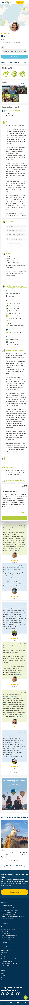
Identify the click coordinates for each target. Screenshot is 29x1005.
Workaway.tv (4, 931)
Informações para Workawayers (9, 910)
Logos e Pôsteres (5, 933)
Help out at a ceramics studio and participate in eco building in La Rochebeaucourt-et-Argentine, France (14, 855)
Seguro (3, 956)
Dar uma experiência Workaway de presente (12, 916)
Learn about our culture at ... (11, 696)
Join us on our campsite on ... (11, 647)
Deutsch (3, 975)
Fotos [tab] (10, 62)
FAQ (2, 954)
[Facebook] (3, 994)
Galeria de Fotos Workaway (8, 929)
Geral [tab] (3, 62)
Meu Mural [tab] (17, 62)
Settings (21, 512)
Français (3, 978)
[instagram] (13, 994)
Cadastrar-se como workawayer (9, 912)
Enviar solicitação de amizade (15, 51)
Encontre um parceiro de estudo (15, 280)
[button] (11, 860)
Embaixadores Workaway (8, 937)
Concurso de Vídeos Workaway (9, 935)
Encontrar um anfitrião (7, 905)
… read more (15, 550)
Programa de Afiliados (7, 940)
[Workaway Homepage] (6, 1)
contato (15, 56)
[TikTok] (18, 994)
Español (3, 980)
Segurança (4, 952)
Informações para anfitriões (8, 908)
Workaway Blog (5, 927)
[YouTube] (8, 994)
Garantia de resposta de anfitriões (10, 959)
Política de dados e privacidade (9, 963)
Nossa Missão (4, 942)
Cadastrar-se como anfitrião (8, 914)
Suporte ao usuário (6, 950)
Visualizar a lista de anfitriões (14, 865)
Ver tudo (24, 83)
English (3, 973)
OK (14, 517)
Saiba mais (14, 785)
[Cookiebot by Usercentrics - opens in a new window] (20, 486)
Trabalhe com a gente (6, 965)
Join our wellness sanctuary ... (11, 529)
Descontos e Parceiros (7, 918)
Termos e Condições (6, 961)
